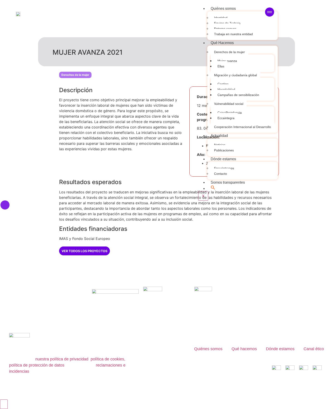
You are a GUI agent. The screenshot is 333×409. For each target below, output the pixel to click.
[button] (213, 188)
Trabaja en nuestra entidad (233, 34)
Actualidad (219, 136)
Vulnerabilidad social (228, 104)
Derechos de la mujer (229, 52)
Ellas (220, 66)
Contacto (220, 173)
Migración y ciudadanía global (235, 75)
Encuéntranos (224, 168)
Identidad (220, 18)
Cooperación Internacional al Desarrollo (242, 127)
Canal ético (314, 349)
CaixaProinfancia (229, 112)
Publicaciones (224, 150)
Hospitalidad (226, 89)
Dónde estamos (223, 159)
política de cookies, (107, 359)
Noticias (219, 145)
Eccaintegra (225, 118)
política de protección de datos (36, 365)
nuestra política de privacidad (61, 359)
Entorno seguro (225, 28)
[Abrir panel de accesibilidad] (4, 404)
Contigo (223, 84)
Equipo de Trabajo (227, 23)
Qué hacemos (244, 349)
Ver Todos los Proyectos (84, 251)
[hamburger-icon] (269, 13)
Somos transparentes (228, 182)
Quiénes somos (223, 8)
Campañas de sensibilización (238, 95)
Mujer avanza (227, 61)
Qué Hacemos (222, 43)
